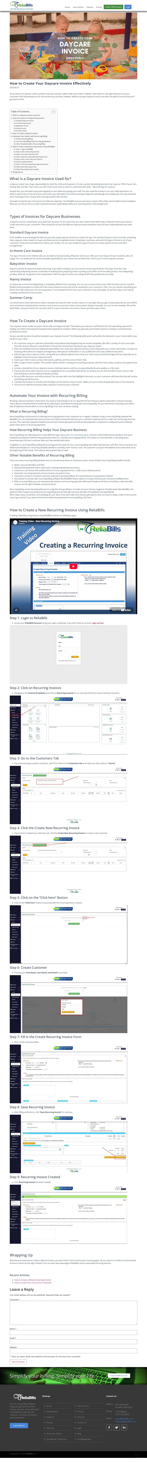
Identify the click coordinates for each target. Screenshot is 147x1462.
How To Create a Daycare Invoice (25, 133)
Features (89, 7)
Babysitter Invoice (22, 126)
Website (13, 1347)
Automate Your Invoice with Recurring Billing (30, 136)
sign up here (98, 623)
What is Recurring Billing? (24, 139)
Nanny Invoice (21, 128)
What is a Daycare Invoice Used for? (26, 115)
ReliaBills (63, 196)
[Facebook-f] (109, 1427)
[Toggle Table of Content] (52, 112)
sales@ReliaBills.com (124, 1419)
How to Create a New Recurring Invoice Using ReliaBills (34, 146)
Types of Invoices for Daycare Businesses (28, 118)
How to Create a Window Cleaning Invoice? (32, 1280)
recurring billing (76, 435)
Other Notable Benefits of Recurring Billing (30, 144)
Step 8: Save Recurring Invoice (26, 167)
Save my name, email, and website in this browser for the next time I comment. (46, 1356)
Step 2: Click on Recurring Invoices (27, 152)
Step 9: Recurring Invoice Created (27, 169)
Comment (15, 1300)
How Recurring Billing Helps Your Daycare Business (33, 141)
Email (13, 1338)
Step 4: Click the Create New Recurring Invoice (31, 157)
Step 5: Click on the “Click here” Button (29, 159)
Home (67, 7)
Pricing (99, 7)
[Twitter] (117, 1427)
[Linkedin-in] (124, 1427)
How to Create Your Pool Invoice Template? (33, 1282)
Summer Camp (21, 131)
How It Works (78, 7)
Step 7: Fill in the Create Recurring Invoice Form (32, 164)
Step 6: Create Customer (24, 162)
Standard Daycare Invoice (25, 121)
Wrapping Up (18, 172)
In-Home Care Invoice (23, 123)
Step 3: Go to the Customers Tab (27, 154)
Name (13, 1329)
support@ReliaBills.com (125, 1421)
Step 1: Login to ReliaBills (24, 149)
